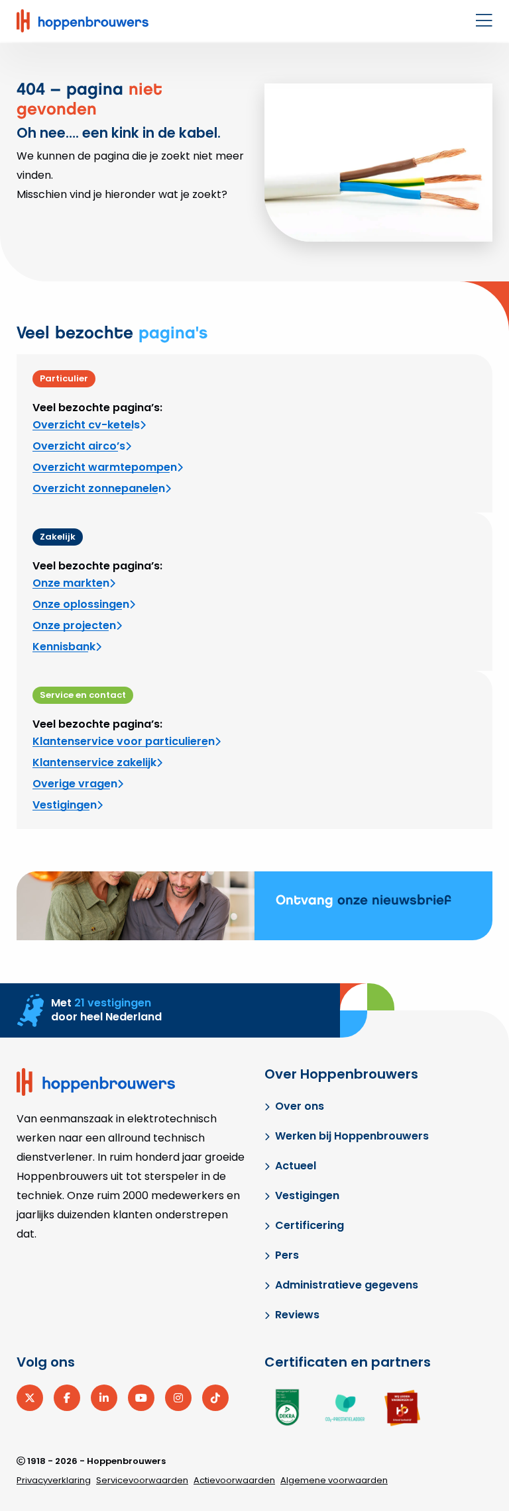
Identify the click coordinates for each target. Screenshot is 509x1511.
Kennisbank (63, 646)
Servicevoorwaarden (142, 1480)
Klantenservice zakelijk (94, 762)
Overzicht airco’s (78, 446)
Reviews (297, 1314)
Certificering (309, 1225)
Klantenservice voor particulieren (123, 741)
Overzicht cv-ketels (86, 424)
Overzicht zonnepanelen (98, 488)
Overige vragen (74, 783)
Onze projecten (74, 625)
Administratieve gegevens (346, 1284)
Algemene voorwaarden (334, 1480)
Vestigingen (64, 804)
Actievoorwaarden (234, 1480)
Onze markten (70, 583)
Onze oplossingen (80, 604)
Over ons (299, 1106)
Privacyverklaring (54, 1480)
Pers (287, 1255)
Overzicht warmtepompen (104, 467)
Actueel (295, 1165)
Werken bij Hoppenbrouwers (352, 1136)
